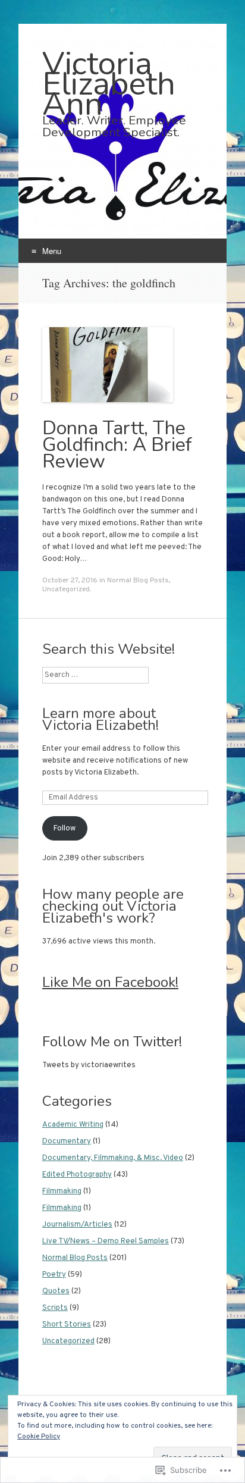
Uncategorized (66, 589)
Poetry (54, 1275)
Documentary (66, 1141)
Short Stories (66, 1325)
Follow (65, 828)
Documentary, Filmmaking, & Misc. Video (112, 1158)
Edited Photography (77, 1175)
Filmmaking (61, 1191)
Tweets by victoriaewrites (89, 1065)
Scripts (55, 1308)
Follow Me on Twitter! (112, 1041)
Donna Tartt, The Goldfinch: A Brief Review (116, 444)
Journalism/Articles (77, 1225)
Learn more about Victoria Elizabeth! (100, 719)
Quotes (56, 1291)
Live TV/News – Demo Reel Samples (105, 1241)
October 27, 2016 (70, 580)
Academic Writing (72, 1125)
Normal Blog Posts (137, 580)
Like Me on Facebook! (110, 982)
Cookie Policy (38, 1436)
